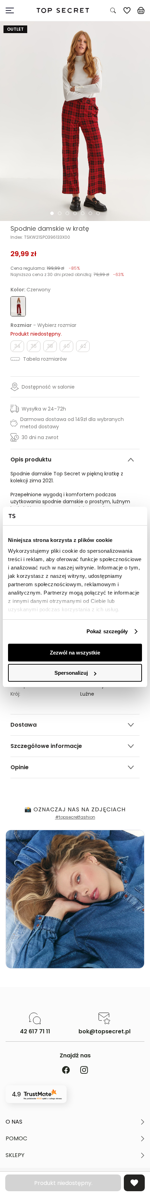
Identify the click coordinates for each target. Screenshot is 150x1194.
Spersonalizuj (71, 673)
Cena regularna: (45, 268)
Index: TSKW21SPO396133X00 (40, 237)
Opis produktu (30, 460)
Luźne (87, 693)
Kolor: (30, 289)
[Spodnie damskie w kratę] (75, 121)
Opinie (19, 767)
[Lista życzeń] (127, 10)
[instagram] (84, 1070)
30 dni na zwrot (40, 437)
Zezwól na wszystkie (75, 653)
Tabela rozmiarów (44, 358)
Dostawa (23, 725)
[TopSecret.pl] (62, 10)
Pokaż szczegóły (107, 631)
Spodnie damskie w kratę (49, 228)
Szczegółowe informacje (46, 746)
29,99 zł (23, 253)
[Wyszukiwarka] (113, 10)
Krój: (15, 693)
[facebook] (66, 1070)
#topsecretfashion (75, 817)
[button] (75, 1121)
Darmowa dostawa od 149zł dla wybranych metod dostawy (72, 423)
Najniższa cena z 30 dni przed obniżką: (67, 274)
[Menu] (13, 10)
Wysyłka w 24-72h (44, 408)
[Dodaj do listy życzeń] (134, 1182)
